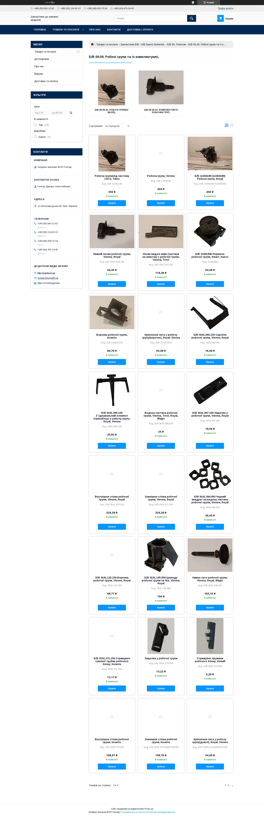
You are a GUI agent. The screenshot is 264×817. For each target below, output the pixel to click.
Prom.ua (149, 809)
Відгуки (38, 73)
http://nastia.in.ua (46, 272)
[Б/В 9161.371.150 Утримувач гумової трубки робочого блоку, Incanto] (112, 636)
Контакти (114, 29)
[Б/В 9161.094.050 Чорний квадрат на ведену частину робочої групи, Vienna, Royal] (210, 474)
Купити (112, 203)
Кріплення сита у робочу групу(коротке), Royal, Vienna (161, 336)
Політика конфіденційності (161, 812)
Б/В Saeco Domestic (153, 44)
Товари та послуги (65, 29)
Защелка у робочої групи (161, 658)
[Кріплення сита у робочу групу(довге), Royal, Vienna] (210, 717)
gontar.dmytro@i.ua (48, 278)
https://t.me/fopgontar (49, 283)
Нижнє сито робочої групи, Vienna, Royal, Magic (210, 579)
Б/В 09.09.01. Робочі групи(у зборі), (111, 111)
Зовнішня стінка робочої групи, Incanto (161, 741)
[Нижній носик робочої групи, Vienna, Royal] (112, 231)
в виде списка (231, 126)
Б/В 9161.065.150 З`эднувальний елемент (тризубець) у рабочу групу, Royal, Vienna (112, 417)
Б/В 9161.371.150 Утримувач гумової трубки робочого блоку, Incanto (112, 661)
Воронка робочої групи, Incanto (112, 336)
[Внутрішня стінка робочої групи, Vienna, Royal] (112, 474)
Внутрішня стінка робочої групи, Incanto (112, 741)
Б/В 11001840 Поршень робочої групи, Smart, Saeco (209, 255)
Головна (40, 29)
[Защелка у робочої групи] (161, 636)
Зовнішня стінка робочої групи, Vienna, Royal (161, 498)
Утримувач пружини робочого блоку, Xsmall (210, 660)
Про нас (95, 29)
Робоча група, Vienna (161, 175)
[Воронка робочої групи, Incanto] (112, 312)
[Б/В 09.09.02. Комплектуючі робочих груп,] (161, 87)
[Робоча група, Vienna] (161, 153)
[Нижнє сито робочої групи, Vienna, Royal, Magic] (210, 555)
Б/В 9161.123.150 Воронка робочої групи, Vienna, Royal (112, 579)
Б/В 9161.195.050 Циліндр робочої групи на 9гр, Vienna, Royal (161, 580)
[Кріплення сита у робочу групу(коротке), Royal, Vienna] (161, 312)
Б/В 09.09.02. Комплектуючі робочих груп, (161, 111)
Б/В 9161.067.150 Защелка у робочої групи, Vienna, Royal (210, 414)
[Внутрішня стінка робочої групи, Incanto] (112, 717)
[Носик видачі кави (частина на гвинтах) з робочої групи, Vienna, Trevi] (161, 231)
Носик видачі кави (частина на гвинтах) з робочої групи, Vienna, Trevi (160, 257)
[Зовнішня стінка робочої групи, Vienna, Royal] (161, 474)
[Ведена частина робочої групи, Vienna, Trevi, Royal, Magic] (161, 390)
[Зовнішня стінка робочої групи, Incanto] (161, 717)
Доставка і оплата (140, 29)
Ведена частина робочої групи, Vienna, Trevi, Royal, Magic (161, 415)
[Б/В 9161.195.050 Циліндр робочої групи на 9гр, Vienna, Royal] (161, 555)
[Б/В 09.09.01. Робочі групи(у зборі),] (111, 87)
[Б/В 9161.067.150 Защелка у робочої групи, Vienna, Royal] (210, 390)
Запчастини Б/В (130, 44)
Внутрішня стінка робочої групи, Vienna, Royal (112, 498)
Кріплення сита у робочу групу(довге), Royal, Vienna (210, 741)
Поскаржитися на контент (133, 812)
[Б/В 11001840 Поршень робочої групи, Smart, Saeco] (210, 231)
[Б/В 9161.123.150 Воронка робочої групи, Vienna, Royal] (112, 555)
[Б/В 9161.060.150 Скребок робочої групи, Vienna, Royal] (210, 312)
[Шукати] (191, 18)
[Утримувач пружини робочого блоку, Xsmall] (210, 636)
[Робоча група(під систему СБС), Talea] (112, 153)
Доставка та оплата (46, 81)
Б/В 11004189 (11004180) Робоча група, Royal (210, 177)
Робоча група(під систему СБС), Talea (112, 177)
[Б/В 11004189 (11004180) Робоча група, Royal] (210, 153)
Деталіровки (41, 59)
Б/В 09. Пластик (176, 44)
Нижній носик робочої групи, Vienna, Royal (112, 255)
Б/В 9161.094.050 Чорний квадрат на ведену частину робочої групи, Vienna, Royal (210, 499)
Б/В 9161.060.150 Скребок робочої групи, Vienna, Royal (210, 336)
